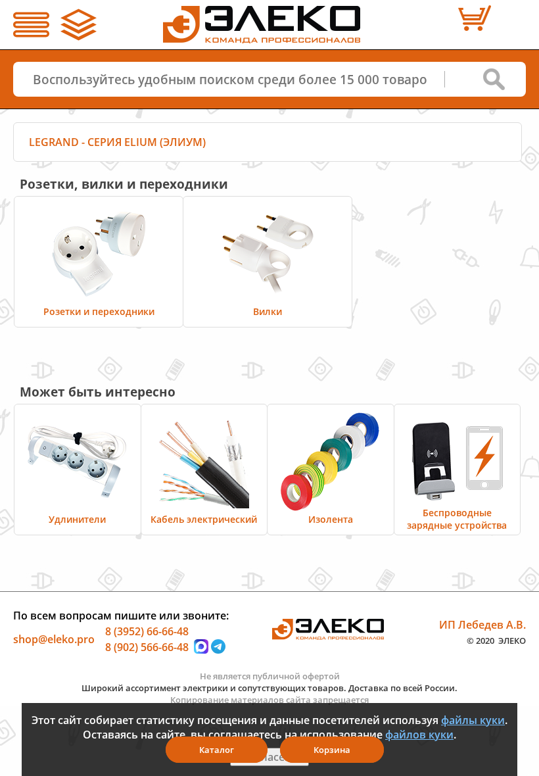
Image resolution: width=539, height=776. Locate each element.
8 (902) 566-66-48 (147, 646)
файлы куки (473, 720)
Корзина (332, 750)
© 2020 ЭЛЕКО (496, 640)
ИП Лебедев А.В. (482, 625)
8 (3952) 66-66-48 (147, 631)
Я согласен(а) (269, 757)
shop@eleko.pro (54, 639)
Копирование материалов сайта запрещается (269, 700)
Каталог (216, 750)
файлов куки (419, 734)
